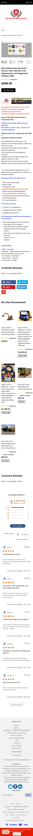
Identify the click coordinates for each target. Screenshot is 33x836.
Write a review (17, 273)
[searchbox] (9, 533)
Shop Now (17, 834)
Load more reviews (16, 705)
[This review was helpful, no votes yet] (24, 571)
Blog (16, 740)
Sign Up (28, 795)
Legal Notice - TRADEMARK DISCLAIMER (16, 730)
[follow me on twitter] (10, 788)
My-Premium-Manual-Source (17, 820)
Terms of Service (16, 746)
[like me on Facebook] (15, 788)
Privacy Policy (16, 748)
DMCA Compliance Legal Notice (16, 733)
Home (2, 30)
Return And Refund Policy (16, 738)
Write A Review (18, 526)
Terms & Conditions (16, 735)
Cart (30, 2)
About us (16, 728)
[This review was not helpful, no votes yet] (28, 571)
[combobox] (23, 539)
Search (16, 725)
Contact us (16, 743)
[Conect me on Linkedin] (20, 788)
